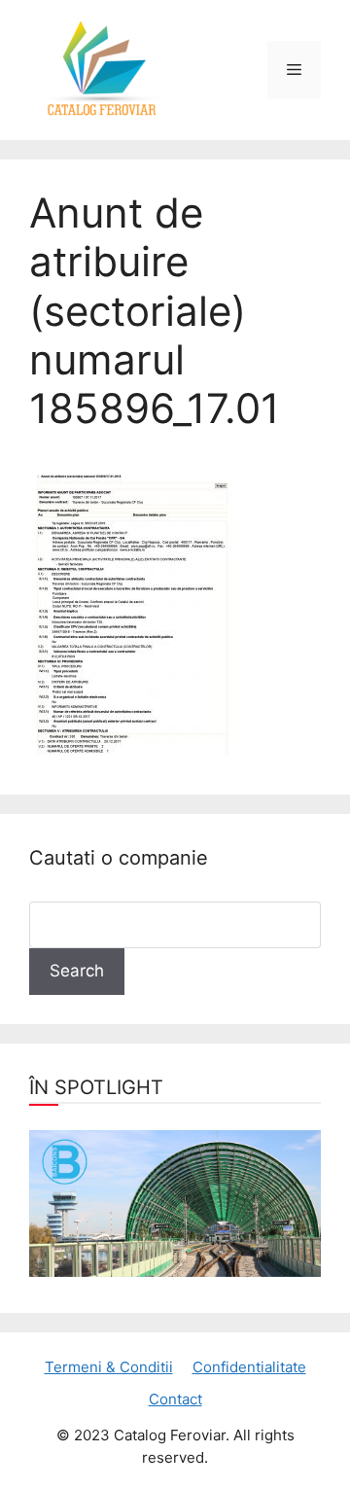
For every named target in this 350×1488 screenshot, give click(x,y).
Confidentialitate (249, 1367)
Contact (175, 1399)
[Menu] (294, 70)
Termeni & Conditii (109, 1367)
